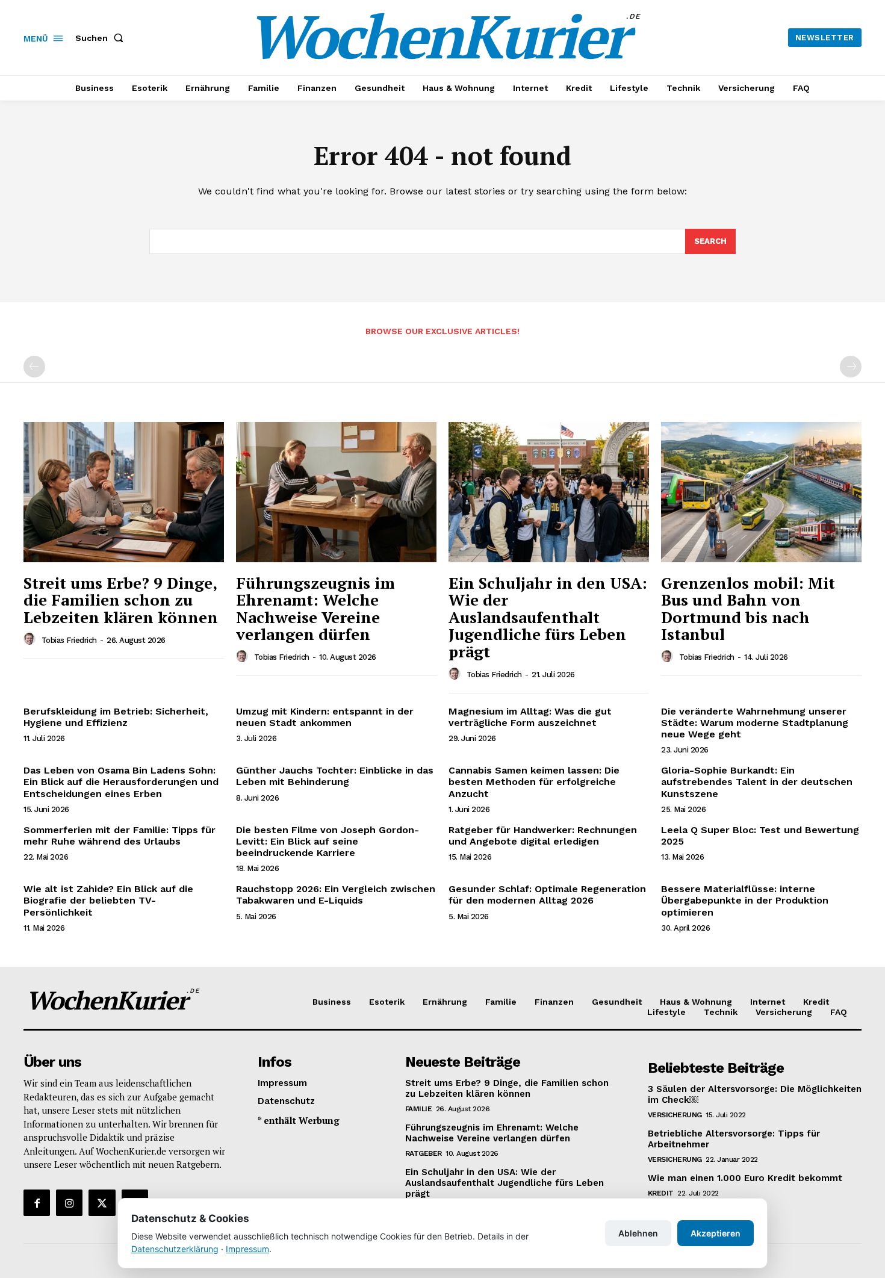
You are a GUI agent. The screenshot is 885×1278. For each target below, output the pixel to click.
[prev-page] (34, 366)
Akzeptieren (716, 1233)
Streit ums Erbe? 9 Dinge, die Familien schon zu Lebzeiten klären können (120, 599)
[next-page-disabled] (851, 366)
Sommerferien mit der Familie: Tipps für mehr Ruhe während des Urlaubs (119, 835)
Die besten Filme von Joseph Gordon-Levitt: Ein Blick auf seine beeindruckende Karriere (327, 841)
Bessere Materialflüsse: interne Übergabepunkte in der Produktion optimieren (744, 900)
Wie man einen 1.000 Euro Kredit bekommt (745, 1178)
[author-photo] (31, 639)
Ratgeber (423, 1153)
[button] (101, 38)
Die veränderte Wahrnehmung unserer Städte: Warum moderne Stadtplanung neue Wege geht (754, 723)
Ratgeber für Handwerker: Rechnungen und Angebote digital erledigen (543, 835)
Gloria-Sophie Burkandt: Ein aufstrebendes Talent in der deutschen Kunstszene (756, 782)
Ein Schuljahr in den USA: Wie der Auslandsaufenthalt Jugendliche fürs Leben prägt (548, 617)
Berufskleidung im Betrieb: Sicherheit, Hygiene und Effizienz (115, 717)
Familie (418, 1109)
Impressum (247, 1249)
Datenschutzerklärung (175, 1249)
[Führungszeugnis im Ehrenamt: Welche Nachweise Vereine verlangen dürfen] (336, 492)
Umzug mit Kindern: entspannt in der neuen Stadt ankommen (325, 717)
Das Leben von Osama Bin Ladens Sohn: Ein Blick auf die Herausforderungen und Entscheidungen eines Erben (121, 782)
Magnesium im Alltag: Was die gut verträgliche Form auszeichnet (530, 717)
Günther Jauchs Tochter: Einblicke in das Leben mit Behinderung (334, 776)
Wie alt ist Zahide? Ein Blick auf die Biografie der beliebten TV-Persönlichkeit (108, 900)
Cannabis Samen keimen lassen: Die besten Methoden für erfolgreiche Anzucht (534, 782)
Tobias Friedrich (69, 640)
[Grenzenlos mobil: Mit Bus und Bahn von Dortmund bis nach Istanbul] (761, 492)
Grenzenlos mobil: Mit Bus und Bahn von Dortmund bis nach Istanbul (748, 608)
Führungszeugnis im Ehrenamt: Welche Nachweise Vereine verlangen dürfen (315, 608)
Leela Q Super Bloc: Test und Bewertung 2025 (760, 835)
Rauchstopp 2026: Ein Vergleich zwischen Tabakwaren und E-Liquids (335, 894)
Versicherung (675, 1115)
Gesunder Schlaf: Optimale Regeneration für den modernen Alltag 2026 (547, 894)
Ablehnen (638, 1233)
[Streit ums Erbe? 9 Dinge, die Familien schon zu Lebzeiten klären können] (123, 492)
